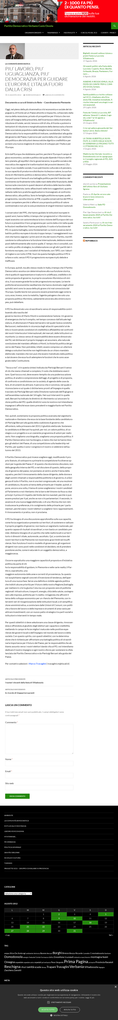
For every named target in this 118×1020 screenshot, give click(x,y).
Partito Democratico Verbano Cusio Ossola (28, 25)
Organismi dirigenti (33, 33)
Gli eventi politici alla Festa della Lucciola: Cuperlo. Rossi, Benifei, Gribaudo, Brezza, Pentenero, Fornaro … (98, 70)
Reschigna (12, 966)
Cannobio (86, 953)
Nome (9, 759)
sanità (30, 966)
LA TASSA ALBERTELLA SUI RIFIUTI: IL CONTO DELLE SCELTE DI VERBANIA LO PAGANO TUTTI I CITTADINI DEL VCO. (98, 142)
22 (43, 926)
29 (43, 931)
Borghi (57, 953)
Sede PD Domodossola (94, 205)
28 (28, 931)
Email (8, 771)
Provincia (100, 962)
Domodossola (13, 956)
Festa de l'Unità (34, 957)
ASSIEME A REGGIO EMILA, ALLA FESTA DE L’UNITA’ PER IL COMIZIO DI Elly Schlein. (98, 84)
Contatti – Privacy (108, 33)
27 (12, 931)
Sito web (9, 783)
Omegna (9, 962)
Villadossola (91, 966)
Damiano (107, 953)
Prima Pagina (76, 961)
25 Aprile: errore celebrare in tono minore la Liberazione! (97, 197)
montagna (96, 956)
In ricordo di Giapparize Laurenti (19, 691)
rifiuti (23, 967)
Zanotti (17, 970)
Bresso (65, 953)
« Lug (7, 935)
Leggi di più (89, 997)
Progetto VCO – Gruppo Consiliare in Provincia (26, 868)
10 (74, 918)
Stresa (44, 967)
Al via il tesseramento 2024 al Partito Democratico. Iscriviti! (98, 215)
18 (90, 922)
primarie (91, 962)
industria (77, 957)
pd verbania (46, 962)
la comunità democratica (17, 64)
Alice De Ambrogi (18, 953)
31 (74, 931)
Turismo (8, 863)
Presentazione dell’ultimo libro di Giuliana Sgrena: (97, 186)
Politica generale (12, 847)
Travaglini (62, 967)
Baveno (43, 953)
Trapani (51, 966)
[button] (59, 1015)
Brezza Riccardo (75, 953)
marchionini (85, 957)
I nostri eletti (69, 33)
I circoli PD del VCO (89, 33)
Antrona (37, 953)
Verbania (77, 966)
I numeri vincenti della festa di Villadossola (24, 681)
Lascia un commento (54, 95)
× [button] (115, 987)
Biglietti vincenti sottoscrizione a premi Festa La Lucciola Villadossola (97, 56)
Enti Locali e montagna (15, 826)
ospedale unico (29, 962)
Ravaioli (109, 962)
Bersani (49, 953)
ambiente (29, 953)
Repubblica (91, 240)
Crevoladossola (97, 953)
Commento (11, 722)
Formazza (44, 957)
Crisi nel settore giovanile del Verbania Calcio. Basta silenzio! (98, 129)
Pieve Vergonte (57, 962)
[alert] (59, 1002)
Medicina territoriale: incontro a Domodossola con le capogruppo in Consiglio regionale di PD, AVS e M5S (98, 158)
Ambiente (8, 815)
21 (28, 926)
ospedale (19, 962)
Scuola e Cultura (12, 858)
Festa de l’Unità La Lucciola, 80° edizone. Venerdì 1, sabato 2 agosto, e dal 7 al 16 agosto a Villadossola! (97, 116)
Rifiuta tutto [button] (70, 1010)
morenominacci (33, 95)
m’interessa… (10, 837)
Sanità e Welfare (12, 852)
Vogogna (102, 967)
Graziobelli (69, 957)
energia (25, 957)
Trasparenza (52, 33)
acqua (6, 953)
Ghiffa (51, 957)
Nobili (105, 957)
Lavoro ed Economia (14, 831)
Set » (111, 935)
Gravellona (59, 957)
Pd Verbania (10, 842)
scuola (38, 966)
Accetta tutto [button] (48, 1010)
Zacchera (8, 970)
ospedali (37, 962)
